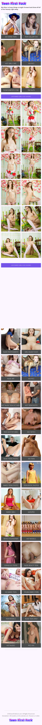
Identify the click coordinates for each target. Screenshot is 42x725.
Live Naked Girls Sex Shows (21, 96)
